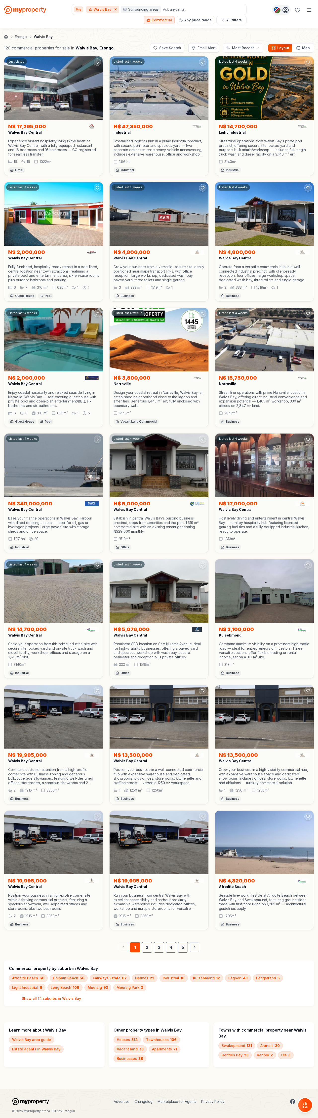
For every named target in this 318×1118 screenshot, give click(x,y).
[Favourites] (298, 10)
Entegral (69, 1111)
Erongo (106, 47)
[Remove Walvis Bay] (116, 9)
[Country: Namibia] (281, 10)
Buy (78, 9)
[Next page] (194, 947)
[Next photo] (97, 88)
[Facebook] (292, 1101)
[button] (53, 147)
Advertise (121, 1101)
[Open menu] (309, 10)
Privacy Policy (212, 1101)
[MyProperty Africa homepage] (30, 1101)
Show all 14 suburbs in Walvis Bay (51, 998)
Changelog (143, 1101)
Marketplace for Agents (177, 1101)
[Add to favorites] (97, 62)
